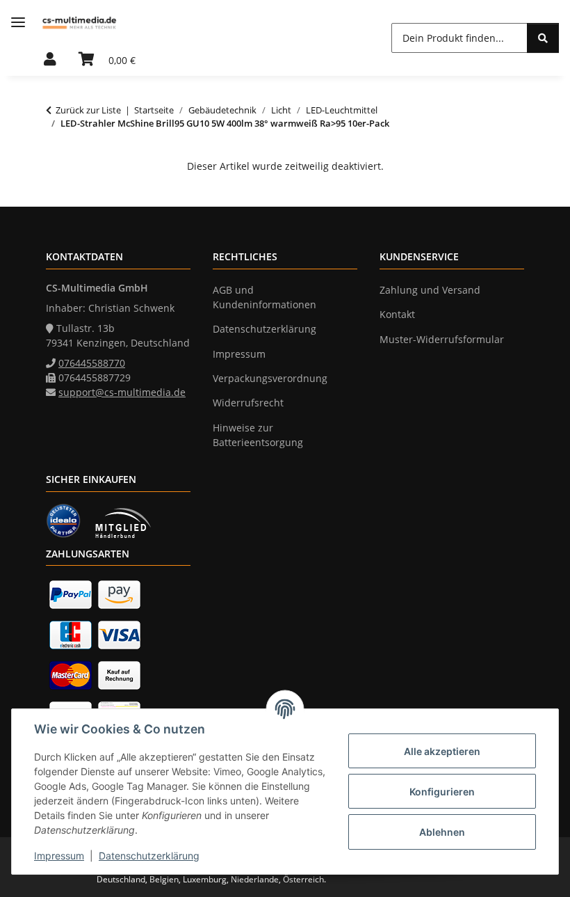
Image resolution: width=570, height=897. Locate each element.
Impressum (59, 856)
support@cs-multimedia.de (122, 392)
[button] (50, 60)
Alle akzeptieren (442, 751)
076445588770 (91, 363)
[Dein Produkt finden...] (543, 38)
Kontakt (397, 314)
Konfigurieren (442, 791)
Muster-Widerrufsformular (442, 339)
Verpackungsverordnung (270, 378)
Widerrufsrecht (248, 402)
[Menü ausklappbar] (18, 22)
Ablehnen (442, 832)
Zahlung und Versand (430, 289)
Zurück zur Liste (88, 110)
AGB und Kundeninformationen (264, 297)
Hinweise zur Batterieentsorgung (258, 435)
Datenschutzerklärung (149, 856)
